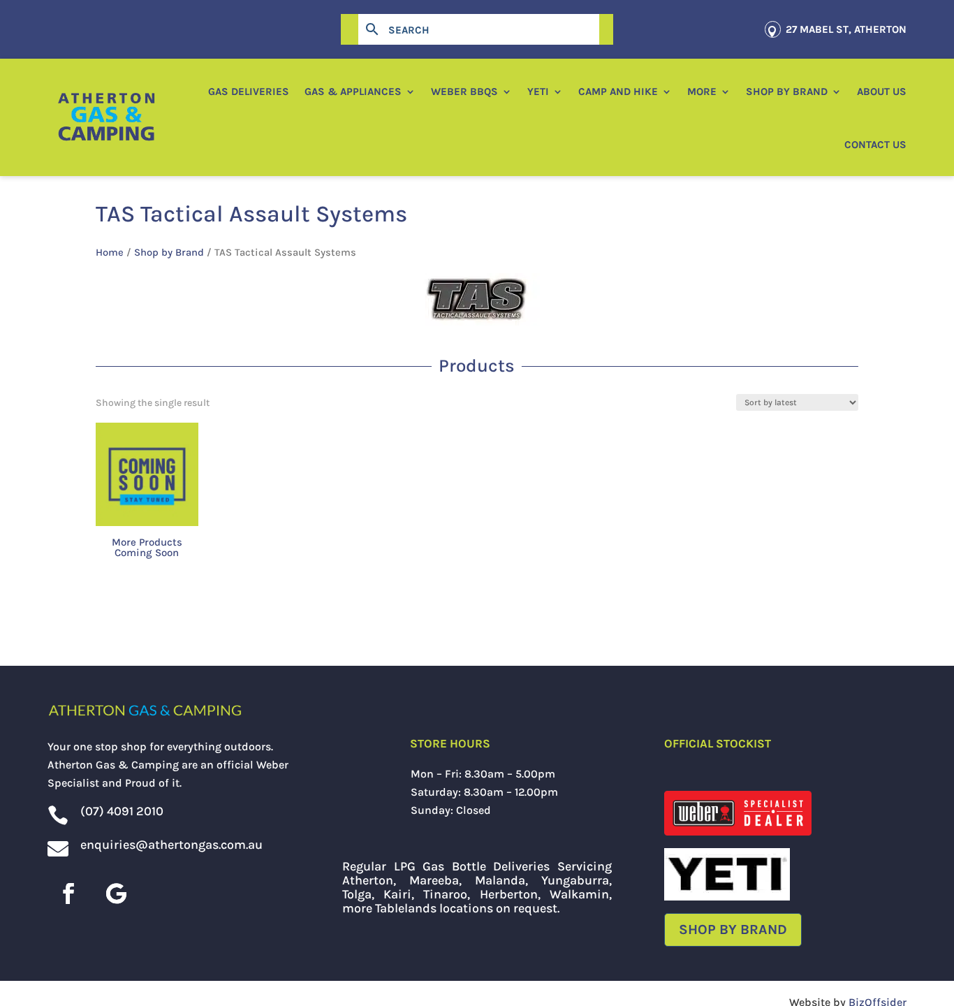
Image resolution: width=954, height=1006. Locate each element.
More (702, 91)
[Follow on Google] (116, 893)
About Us (882, 91)
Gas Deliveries (248, 91)
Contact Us (875, 144)
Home (110, 252)
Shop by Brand (787, 91)
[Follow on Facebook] (68, 893)
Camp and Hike (618, 91)
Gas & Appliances (353, 91)
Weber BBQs (464, 91)
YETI (538, 91)
